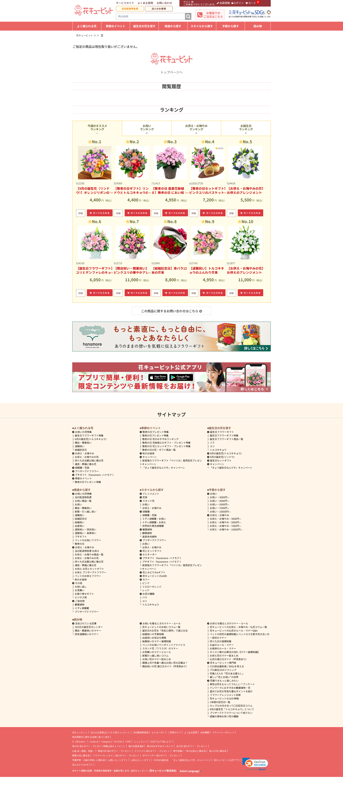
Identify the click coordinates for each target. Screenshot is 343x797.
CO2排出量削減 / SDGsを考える (227, 666)
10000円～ (220, 511)
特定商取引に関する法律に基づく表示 (90, 737)
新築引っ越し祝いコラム (155, 655)
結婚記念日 (81, 449)
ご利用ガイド (174, 732)
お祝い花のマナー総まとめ (156, 659)
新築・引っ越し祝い (85, 511)
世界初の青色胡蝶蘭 (153, 525)
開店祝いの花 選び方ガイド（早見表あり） (165, 666)
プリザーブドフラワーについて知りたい (231, 712)
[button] (255, 764)
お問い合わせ (164, 3)
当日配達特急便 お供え (87, 550)
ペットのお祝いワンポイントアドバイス (163, 644)
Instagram (106, 741)
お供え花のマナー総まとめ (224, 655)
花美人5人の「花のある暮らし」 (227, 673)
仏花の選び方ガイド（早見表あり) (228, 659)
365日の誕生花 (161, 760)
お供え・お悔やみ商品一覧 (89, 554)
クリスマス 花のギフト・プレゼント (152, 751)
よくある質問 (145, 3)
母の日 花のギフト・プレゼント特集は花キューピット (98, 746)
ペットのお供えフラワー (88, 575)
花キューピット (80, 732)
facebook (94, 741)
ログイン (238, 3)
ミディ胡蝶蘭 (82, 608)
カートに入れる (101, 212)
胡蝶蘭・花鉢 (82, 467)
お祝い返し (81, 586)
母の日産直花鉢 (136, 746)
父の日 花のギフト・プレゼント (191, 746)
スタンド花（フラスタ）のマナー (160, 648)
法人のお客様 (159, 8)
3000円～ (220, 497)
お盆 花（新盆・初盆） (83, 751)
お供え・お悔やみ (84, 453)
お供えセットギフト (141, 760)
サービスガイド (125, 3)
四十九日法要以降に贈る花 (89, 460)
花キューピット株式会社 (163, 770)
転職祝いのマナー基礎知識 (156, 641)
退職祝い (79, 446)
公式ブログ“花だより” (161, 741)
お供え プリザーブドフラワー (90, 572)
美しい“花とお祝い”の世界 (224, 677)
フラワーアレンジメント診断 (225, 694)
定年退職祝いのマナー (87, 634)
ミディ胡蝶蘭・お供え (154, 522)
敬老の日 (79, 543)
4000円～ (220, 500)
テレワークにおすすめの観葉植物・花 (230, 687)
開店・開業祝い (83, 442)
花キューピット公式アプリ (227, 760)
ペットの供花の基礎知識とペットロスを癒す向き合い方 (239, 634)
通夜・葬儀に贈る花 (85, 464)
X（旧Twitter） (79, 741)
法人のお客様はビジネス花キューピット (110, 732)
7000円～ (220, 508)
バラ (212, 442)
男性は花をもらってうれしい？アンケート (232, 684)
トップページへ (171, 72)
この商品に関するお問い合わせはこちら (169, 311)
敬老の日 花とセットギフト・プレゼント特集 (166, 446)
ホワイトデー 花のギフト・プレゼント (161, 755)
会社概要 (204, 732)
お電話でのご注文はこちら (213, 14)
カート (252, 3)
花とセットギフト (152, 550)
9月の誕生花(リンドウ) (222, 456)
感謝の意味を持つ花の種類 (224, 716)
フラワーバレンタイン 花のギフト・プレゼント (116, 755)
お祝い (78, 504)
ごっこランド (140, 741)
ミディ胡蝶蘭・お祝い (154, 518)
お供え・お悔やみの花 (87, 456)
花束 (145, 497)
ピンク (145, 583)
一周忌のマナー (218, 637)
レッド (145, 590)
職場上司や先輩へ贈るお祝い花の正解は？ (165, 662)
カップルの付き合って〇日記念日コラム (231, 705)
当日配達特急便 (129, 8)
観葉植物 (79, 604)
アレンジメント (151, 493)
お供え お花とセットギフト (89, 568)
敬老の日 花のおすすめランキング (160, 439)
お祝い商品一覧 (83, 500)
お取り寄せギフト (84, 593)
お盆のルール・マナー (222, 644)
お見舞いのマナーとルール (156, 652)
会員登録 (225, 3)
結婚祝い (79, 522)
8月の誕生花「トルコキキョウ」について (232, 709)
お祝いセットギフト (118, 760)
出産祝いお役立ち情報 (154, 637)
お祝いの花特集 (83, 431)
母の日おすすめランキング (160, 746)
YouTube (118, 741)
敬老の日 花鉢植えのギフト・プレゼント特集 (166, 442)
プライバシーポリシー (223, 732)
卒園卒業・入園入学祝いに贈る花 (88, 760)
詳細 (80, 213)
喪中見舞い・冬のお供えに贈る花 (189, 751)
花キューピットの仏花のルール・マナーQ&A (233, 630)
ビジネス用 (81, 597)
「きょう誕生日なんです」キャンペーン (163, 467)
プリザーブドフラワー (87, 471)
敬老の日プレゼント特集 (88, 482)
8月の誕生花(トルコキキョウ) (90, 439)
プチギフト (81, 536)
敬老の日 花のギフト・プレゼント (114, 751)
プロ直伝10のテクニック (223, 669)
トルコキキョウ (218, 449)
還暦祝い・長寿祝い (85, 533)
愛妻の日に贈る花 (81, 755)
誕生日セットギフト (220, 460)
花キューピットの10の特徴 (224, 698)
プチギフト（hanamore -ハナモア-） (95, 474)
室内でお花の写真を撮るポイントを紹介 (231, 691)
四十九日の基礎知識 (220, 641)
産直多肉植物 (149, 536)
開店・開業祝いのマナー (88, 630)
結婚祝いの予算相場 (153, 634)
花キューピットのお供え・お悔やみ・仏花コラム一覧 (238, 627)
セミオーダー (150, 554)
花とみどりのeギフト (154, 572)
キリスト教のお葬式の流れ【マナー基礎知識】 (235, 652)
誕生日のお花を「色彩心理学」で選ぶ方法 (165, 630)
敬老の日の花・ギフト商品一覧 (159, 449)
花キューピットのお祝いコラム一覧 (161, 627)
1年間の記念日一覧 (220, 702)
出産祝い (79, 525)
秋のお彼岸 (148, 453)
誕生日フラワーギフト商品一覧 (226, 439)
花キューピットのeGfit (155, 575)
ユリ (212, 446)
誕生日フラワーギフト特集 (89, 435)
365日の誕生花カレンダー (89, 627)
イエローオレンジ (151, 586)
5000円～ (220, 504)
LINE (128, 741)
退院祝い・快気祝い (85, 529)
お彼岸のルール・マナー (223, 648)
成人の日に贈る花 (217, 751)
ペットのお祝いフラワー (88, 540)
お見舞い (79, 590)
